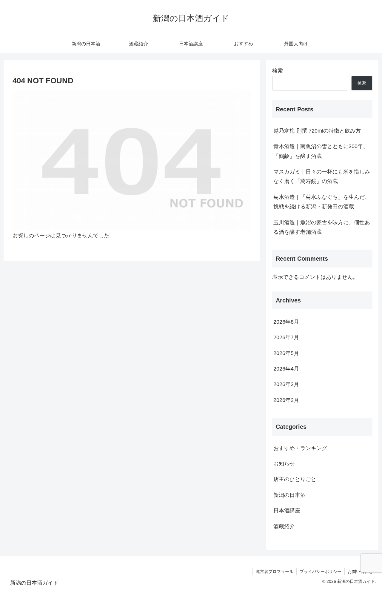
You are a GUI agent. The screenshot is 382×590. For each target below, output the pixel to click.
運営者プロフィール (274, 571)
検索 (277, 71)
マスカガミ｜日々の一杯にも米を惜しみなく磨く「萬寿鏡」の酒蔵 (321, 176)
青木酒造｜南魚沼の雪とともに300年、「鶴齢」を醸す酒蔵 (320, 151)
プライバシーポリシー (320, 571)
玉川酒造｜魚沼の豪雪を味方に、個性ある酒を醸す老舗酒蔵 (321, 227)
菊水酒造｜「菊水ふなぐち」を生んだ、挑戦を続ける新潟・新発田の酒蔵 (321, 202)
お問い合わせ (360, 571)
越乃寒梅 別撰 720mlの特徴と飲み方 (317, 131)
